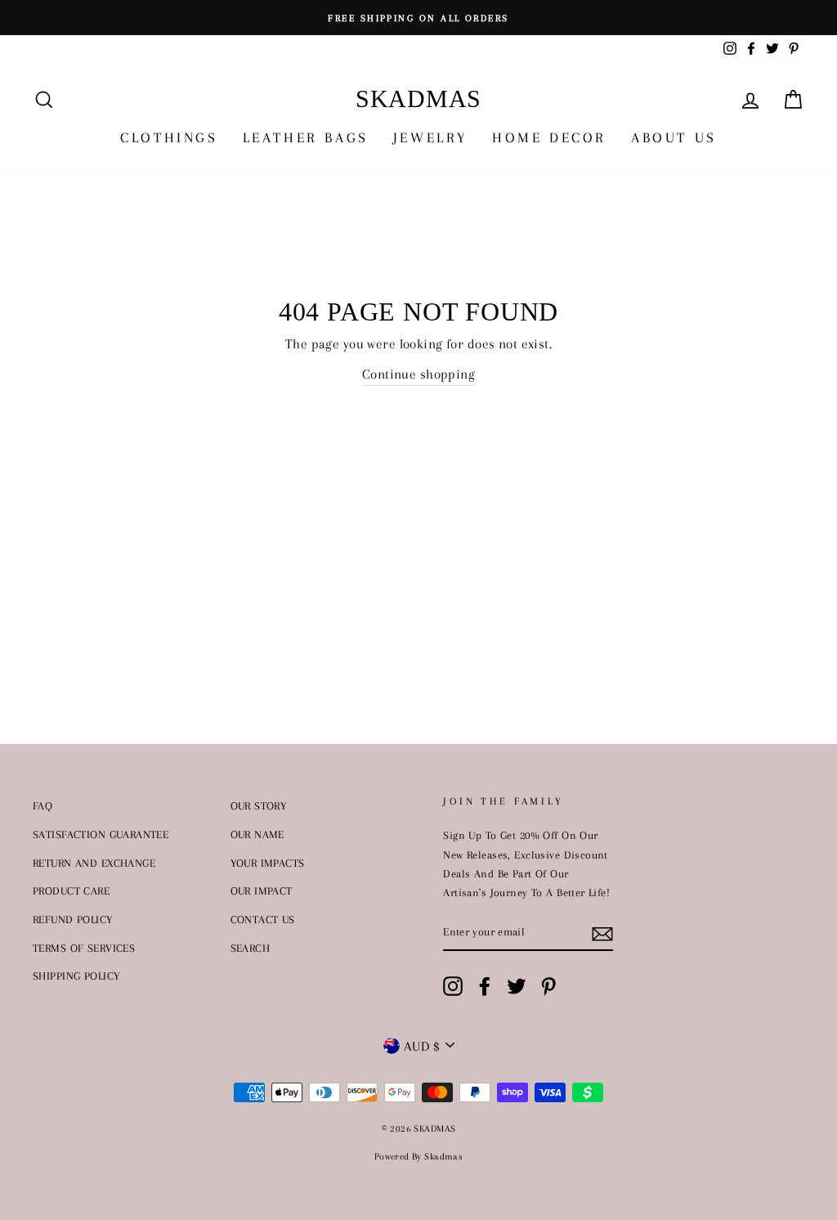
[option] (418, 17)
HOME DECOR (549, 137)
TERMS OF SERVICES (84, 947)
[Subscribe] (602, 933)
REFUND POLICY (73, 919)
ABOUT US (674, 137)
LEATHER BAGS (306, 137)
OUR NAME (257, 834)
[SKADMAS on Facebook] (485, 986)
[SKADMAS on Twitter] (516, 986)
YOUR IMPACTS (268, 862)
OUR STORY (259, 805)
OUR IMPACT (262, 890)
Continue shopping (418, 374)
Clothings (168, 137)
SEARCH (251, 947)
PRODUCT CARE (71, 890)
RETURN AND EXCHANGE (94, 862)
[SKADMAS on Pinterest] (548, 986)
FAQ (42, 805)
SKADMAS (418, 98)
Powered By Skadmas (418, 1156)
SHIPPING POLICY (76, 975)
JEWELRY (430, 137)
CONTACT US (263, 919)
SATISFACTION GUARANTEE (100, 834)
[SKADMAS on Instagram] (453, 986)
